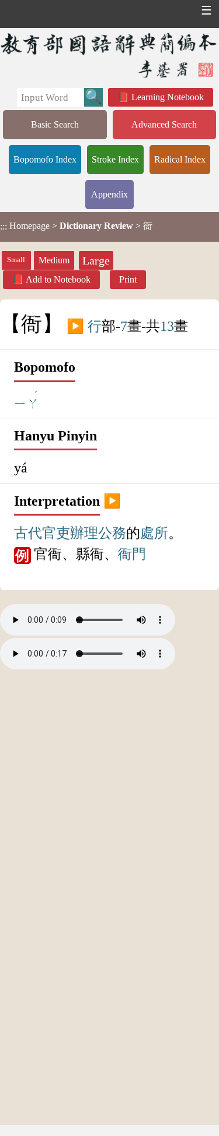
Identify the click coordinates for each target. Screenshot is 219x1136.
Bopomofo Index (45, 159)
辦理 (84, 533)
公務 (112, 533)
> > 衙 (76, 226)
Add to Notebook (58, 279)
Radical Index (180, 159)
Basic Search (55, 124)
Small (16, 260)
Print (128, 279)
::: (3, 227)
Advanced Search (164, 124)
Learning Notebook (167, 97)
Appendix (109, 194)
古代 (28, 533)
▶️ (75, 326)
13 (167, 326)
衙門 (132, 554)
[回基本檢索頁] (109, 55)
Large (96, 260)
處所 (154, 533)
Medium (54, 260)
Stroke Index (115, 159)
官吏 (56, 533)
